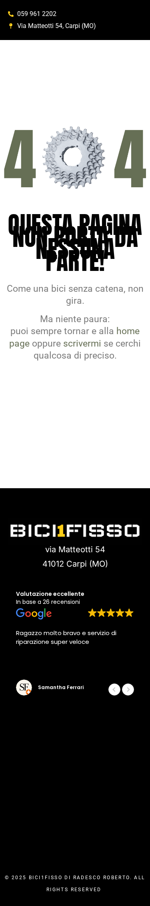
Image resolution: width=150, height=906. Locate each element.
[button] (128, 690)
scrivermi (82, 343)
